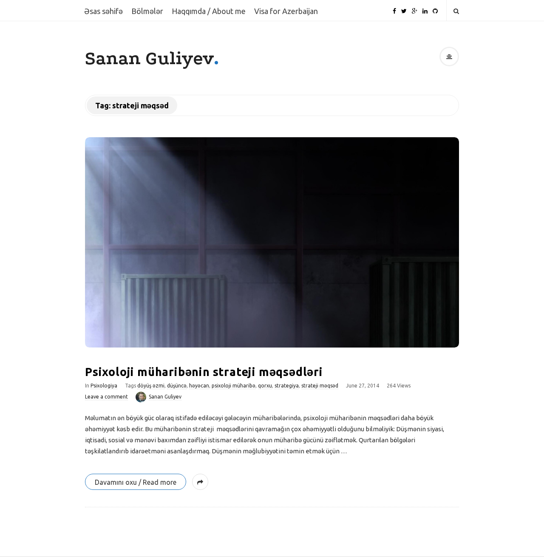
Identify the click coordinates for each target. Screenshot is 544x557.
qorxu (265, 385)
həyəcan (199, 385)
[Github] (435, 8)
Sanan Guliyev (149, 58)
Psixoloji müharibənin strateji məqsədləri (204, 371)
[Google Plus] (414, 8)
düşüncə (177, 385)
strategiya (287, 385)
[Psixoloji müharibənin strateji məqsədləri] (272, 242)
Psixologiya (104, 385)
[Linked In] (425, 8)
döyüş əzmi (150, 385)
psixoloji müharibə (233, 385)
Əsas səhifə (103, 11)
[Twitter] (404, 8)
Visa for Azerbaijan (286, 11)
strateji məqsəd (319, 385)
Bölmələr (147, 11)
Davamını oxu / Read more (135, 482)
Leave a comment (106, 396)
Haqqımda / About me (209, 11)
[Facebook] (394, 8)
